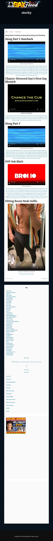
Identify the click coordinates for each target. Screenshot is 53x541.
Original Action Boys (11, 292)
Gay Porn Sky (9, 343)
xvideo (7, 411)
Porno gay (8, 308)
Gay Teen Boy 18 (10, 344)
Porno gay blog (9, 396)
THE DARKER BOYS (11, 317)
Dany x (7, 341)
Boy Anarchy (9, 349)
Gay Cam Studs (9, 322)
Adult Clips (26, 372)
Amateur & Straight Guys (12, 330)
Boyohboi (8, 335)
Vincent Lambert (10, 338)
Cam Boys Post (9, 314)
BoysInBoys (9, 324)
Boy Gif (8, 311)
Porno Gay (8, 305)
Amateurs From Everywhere (12, 321)
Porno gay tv (9, 393)
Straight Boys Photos (11, 296)
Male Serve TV (9, 299)
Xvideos (8, 408)
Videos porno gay (10, 390)
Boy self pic (8, 302)
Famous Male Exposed (11, 315)
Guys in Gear (9, 318)
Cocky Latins (9, 327)
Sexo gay (8, 309)
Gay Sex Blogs (9, 353)
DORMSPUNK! (9, 334)
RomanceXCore (9, 337)
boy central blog (9, 346)
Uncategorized (18, 31)
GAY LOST (8, 291)
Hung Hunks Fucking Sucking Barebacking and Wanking (25, 35)
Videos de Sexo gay (10, 402)
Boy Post (8, 293)
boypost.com (9, 347)
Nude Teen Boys (10, 340)
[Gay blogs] (26, 358)
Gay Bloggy (8, 301)
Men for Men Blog (10, 331)
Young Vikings (9, 298)
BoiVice (8, 333)
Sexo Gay (8, 304)
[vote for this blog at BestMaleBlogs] (26, 362)
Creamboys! (9, 350)
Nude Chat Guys (10, 328)
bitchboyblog (9, 325)
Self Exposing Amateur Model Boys (26, 273)
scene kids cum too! (10, 351)
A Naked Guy (9, 312)
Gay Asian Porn (9, 320)
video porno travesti (10, 399)
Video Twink (9, 295)
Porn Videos (26, 369)
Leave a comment (9, 278)
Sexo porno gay (9, 405)
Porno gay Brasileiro (10, 306)
